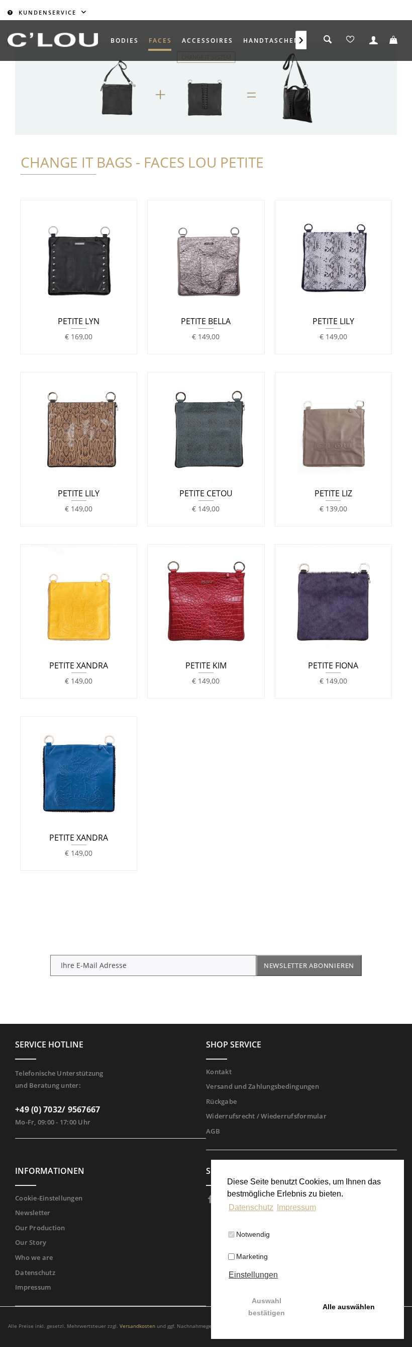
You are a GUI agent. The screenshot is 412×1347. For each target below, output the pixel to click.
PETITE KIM (206, 666)
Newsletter (33, 1212)
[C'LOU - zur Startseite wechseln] (53, 39)
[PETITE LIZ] (333, 427)
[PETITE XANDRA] (79, 600)
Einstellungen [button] (253, 1274)
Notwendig (253, 1234)
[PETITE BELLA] (206, 255)
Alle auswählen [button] (349, 1307)
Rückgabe (221, 1101)
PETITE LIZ (333, 494)
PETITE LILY (333, 322)
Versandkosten (137, 1325)
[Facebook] (210, 1199)
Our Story (30, 1242)
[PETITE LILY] (333, 255)
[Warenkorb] (394, 41)
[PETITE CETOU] (206, 427)
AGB (213, 1131)
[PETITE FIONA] (333, 600)
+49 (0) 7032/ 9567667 (57, 1109)
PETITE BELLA (206, 322)
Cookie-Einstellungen (48, 1198)
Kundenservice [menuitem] (47, 12)
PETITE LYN (78, 322)
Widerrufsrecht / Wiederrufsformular (266, 1115)
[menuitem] (125, 40)
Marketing (252, 1256)
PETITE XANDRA (78, 666)
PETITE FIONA (333, 666)
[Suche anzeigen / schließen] (328, 41)
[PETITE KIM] (206, 600)
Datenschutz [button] (251, 1207)
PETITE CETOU (206, 494)
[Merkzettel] (350, 41)
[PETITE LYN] (79, 255)
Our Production (40, 1227)
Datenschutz (35, 1272)
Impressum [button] (296, 1207)
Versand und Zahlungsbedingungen (262, 1086)
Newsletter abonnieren (309, 965)
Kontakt (219, 1071)
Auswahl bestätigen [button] (266, 1307)
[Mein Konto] (372, 41)
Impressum (33, 1287)
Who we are (34, 1257)
